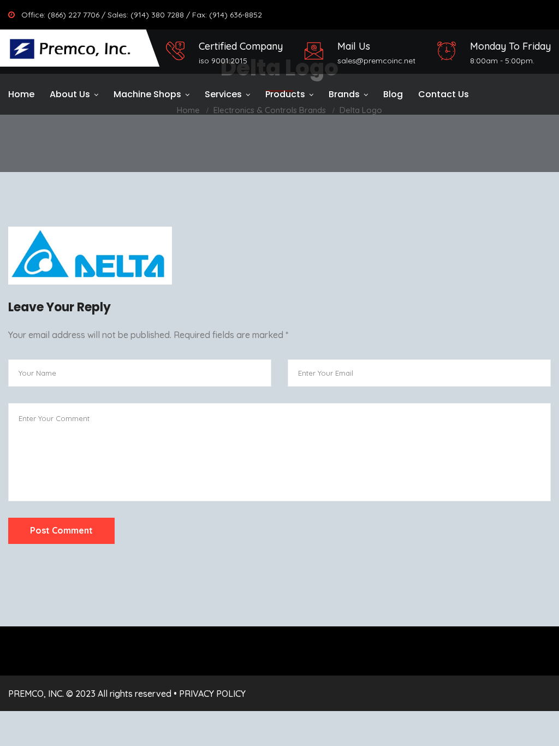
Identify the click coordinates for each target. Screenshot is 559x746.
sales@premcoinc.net (376, 61)
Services (223, 94)
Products (285, 94)
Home (21, 94)
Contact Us (443, 94)
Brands (344, 94)
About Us (70, 94)
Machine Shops (147, 94)
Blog (393, 94)
